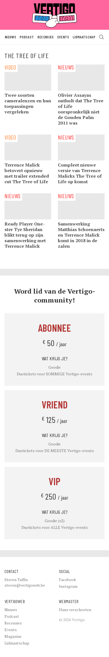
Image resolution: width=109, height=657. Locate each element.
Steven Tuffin (16, 579)
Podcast (27, 36)
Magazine (13, 636)
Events (63, 36)
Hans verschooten (75, 609)
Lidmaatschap (84, 36)
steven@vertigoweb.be (24, 585)
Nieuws (10, 36)
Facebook (67, 579)
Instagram (68, 586)
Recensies (45, 36)
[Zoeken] (101, 37)
